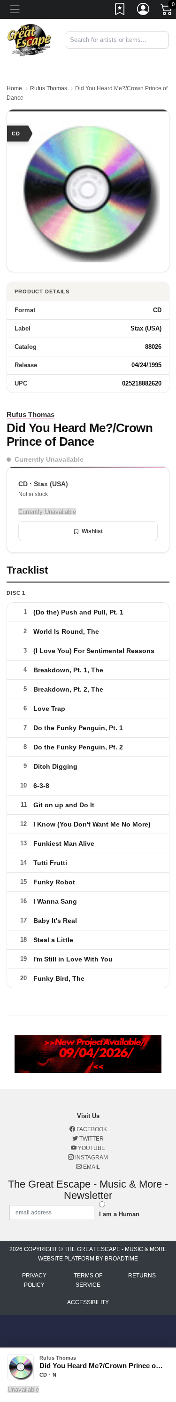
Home (14, 88)
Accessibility (88, 1302)
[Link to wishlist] (120, 11)
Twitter (91, 1138)
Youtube (91, 1148)
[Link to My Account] (143, 11)
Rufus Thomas (48, 88)
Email (91, 1167)
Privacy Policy (34, 1280)
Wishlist (92, 531)
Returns (142, 1275)
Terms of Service (88, 1280)
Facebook (91, 1129)
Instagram (91, 1157)
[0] (167, 11)
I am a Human (119, 1214)
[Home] (29, 39)
